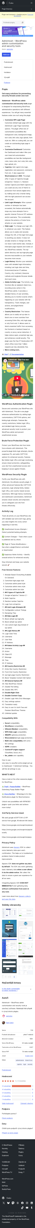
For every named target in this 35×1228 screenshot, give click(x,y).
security (30, 1064)
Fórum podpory (7, 1118)
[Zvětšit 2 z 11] (14, 922)
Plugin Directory (7, 9)
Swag (21, 1172)
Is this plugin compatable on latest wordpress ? (11, 989)
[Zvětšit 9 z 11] (30, 945)
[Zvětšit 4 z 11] (14, 962)
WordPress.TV (7, 1172)
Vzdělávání (6, 1162)
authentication (20, 1060)
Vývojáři (7, 77)
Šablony (21, 1148)
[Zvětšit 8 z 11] (30, 924)
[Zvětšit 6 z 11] (30, 911)
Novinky (5, 1148)
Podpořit (21, 1169)
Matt (3, 1182)
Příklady (21, 1145)
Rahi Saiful (9, 1023)
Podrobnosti (8, 62)
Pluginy (21, 1152)
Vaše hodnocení (8, 1103)
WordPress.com (7, 1179)
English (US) (29, 1056)
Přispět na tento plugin (10, 1133)
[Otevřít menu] (32, 3)
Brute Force (28, 1060)
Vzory (20, 1155)
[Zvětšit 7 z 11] (30, 921)
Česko (9, 1198)
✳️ (11, 787)
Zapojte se (22, 1162)
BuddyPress (6, 1189)
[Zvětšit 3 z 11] (14, 942)
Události (21, 1165)
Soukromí (5, 1155)
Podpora (7, 83)
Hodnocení (8, 67)
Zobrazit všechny (27, 1103)
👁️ (5, 354)
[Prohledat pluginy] (22, 22)
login (24, 1064)
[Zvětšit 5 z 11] (14, 977)
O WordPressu (7, 1145)
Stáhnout (6, 54)
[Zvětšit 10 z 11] (30, 958)
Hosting (4, 1152)
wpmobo (10, 49)
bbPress (5, 1186)
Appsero (17, 847)
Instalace (7, 72)
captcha (19, 1064)
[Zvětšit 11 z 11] (30, 968)
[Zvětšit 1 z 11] (14, 911)
